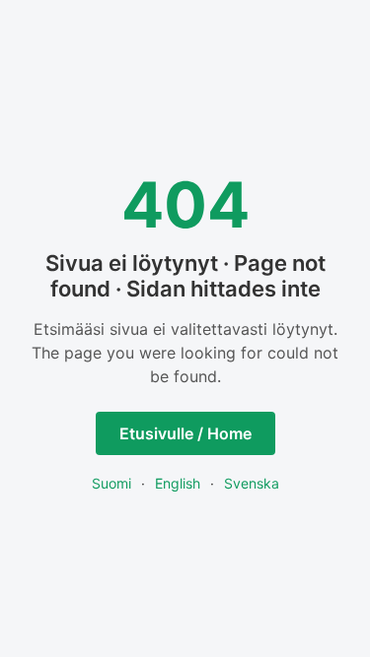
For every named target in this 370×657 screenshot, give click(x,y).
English (177, 483)
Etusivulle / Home (185, 433)
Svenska (251, 483)
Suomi (111, 483)
